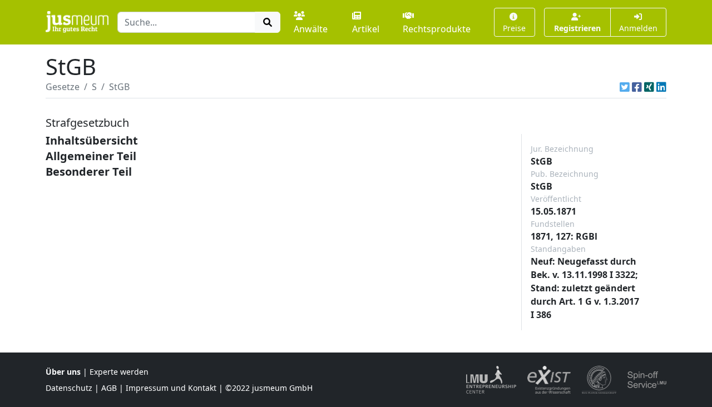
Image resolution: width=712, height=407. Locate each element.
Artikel (365, 29)
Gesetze (63, 87)
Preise (514, 28)
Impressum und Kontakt (171, 388)
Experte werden (119, 371)
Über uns (63, 371)
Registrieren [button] (577, 28)
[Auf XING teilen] (649, 86)
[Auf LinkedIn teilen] (661, 86)
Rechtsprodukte (437, 29)
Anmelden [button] (638, 28)
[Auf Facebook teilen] (637, 86)
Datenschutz (69, 388)
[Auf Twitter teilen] (625, 86)
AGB (109, 388)
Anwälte (311, 29)
